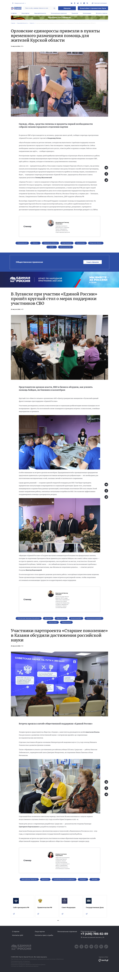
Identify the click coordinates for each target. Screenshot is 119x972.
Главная (13, 23)
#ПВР (51, 247)
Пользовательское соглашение (20, 961)
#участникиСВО (76, 618)
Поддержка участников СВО (59, 17)
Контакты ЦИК (17, 935)
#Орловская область (50, 243)
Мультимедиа (87, 13)
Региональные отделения (59, 13)
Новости (32, 23)
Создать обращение (92, 262)
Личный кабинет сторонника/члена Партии (93, 8)
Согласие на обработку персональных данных (24, 966)
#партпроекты (66, 243)
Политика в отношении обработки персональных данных (28, 964)
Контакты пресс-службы (44, 935)
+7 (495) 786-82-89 (94, 934)
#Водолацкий (66, 622)
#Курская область (95, 243)
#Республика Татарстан (29, 879)
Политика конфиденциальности (20, 963)
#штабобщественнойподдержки (64, 879)
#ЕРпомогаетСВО (65, 247)
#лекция (83, 879)
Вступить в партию (101, 13)
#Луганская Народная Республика (29, 618)
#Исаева (94, 879)
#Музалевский (22, 243)
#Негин (35, 243)
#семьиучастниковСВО (94, 618)
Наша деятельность (40, 13)
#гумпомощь (81, 243)
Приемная (75, 13)
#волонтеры (53, 622)
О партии (14, 13)
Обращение (67, 8)
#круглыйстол (61, 618)
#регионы (48, 618)
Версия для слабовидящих (100, 3)
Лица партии (25, 13)
